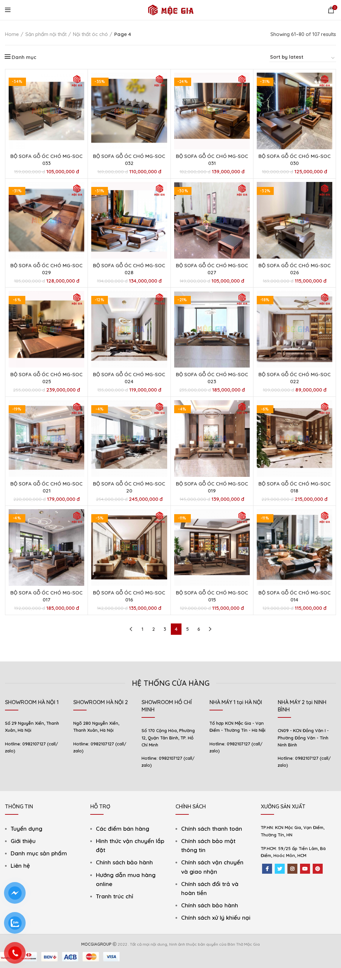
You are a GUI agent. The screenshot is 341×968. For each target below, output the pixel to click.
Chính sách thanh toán (211, 828)
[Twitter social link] (280, 869)
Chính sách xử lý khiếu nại (215, 917)
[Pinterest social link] (318, 869)
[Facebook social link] (267, 869)
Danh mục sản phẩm (39, 853)
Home (12, 34)
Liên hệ (20, 865)
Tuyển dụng (26, 828)
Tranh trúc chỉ (114, 896)
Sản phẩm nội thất (46, 34)
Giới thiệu (23, 840)
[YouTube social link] (305, 869)
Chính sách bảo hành (124, 862)
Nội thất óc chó (90, 34)
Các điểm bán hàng (122, 828)
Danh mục (24, 57)
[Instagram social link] (292, 869)
